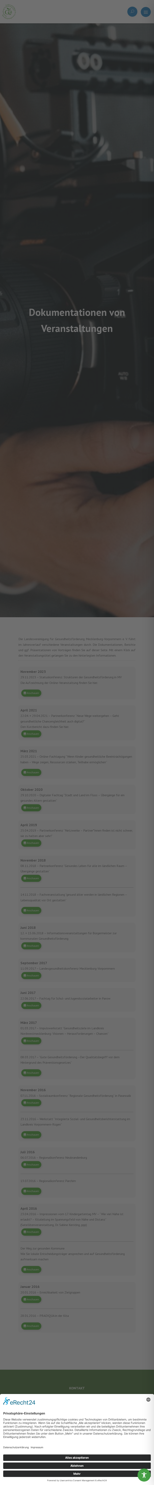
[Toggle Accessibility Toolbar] (144, 1475)
